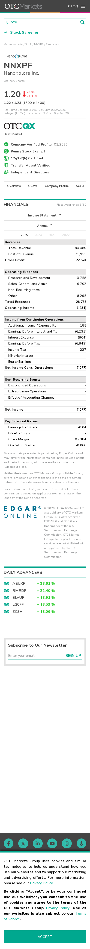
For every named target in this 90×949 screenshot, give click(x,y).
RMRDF (19, 590)
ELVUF (18, 597)
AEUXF (18, 583)
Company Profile (57, 186)
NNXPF (39, 44)
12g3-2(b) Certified (27, 158)
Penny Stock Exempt (28, 151)
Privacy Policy (41, 883)
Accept (45, 936)
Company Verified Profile (39, 143)
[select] (4, 213)
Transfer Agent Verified (30, 165)
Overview (14, 186)
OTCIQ (73, 6)
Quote (33, 186)
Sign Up (73, 655)
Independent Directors (30, 172)
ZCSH (17, 611)
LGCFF (18, 604)
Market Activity (13, 44)
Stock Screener (23, 32)
